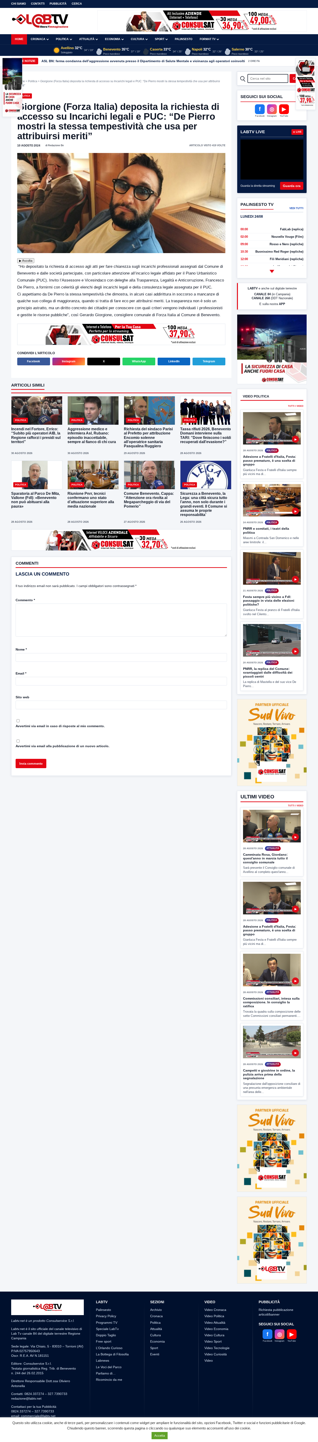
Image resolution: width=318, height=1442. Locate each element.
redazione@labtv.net (26, 1416)
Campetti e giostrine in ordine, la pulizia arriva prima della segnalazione (269, 1091)
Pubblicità (58, 3)
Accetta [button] (159, 1435)
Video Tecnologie (217, 1365)
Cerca (77, 3)
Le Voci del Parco (109, 1384)
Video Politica (214, 1333)
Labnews (102, 1378)
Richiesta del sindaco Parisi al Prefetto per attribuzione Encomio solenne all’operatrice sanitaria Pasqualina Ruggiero (148, 437)
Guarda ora (292, 186)
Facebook (33, 361)
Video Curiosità (215, 1372)
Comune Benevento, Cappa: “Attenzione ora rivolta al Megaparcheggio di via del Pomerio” (149, 500)
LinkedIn (173, 361)
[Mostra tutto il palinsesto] (272, 271)
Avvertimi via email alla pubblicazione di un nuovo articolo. (62, 746)
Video (208, 1378)
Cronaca (38, 39)
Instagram (68, 361)
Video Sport (213, 1359)
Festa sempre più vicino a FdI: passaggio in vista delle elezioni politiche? (268, 618)
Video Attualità (214, 1340)
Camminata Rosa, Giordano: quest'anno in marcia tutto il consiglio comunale (265, 875)
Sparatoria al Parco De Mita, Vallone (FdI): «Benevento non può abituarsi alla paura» (35, 500)
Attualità (87, 39)
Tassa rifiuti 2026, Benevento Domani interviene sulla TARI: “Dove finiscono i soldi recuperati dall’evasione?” (205, 435)
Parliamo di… (106, 1390)
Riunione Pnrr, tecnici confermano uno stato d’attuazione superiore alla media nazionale (91, 500)
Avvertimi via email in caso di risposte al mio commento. (60, 726)
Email (21, 673)
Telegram (209, 361)
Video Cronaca (215, 1327)
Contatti (37, 3)
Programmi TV (106, 1340)
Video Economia (216, 1346)
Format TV (208, 39)
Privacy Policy (106, 1333)
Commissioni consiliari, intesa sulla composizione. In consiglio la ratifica (271, 1019)
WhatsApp (139, 361)
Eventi (154, 1372)
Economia (112, 39)
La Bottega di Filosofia (112, 1372)
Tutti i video (295, 423)
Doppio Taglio (106, 1352)
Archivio (156, 1327)
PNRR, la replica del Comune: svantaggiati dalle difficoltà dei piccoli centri (267, 690)
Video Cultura (214, 1352)
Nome (21, 649)
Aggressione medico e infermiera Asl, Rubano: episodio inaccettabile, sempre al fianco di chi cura (92, 435)
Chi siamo (18, 3)
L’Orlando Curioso (109, 1365)
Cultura (137, 39)
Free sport (103, 1359)
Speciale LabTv (107, 1346)
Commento (25, 600)
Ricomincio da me (109, 1397)
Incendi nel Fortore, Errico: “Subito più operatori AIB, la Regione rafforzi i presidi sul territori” (36, 435)
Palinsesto (183, 39)
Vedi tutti (296, 208)
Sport (159, 39)
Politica (62, 39)
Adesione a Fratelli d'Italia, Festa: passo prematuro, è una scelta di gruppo (269, 478)
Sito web (22, 697)
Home (19, 39)
